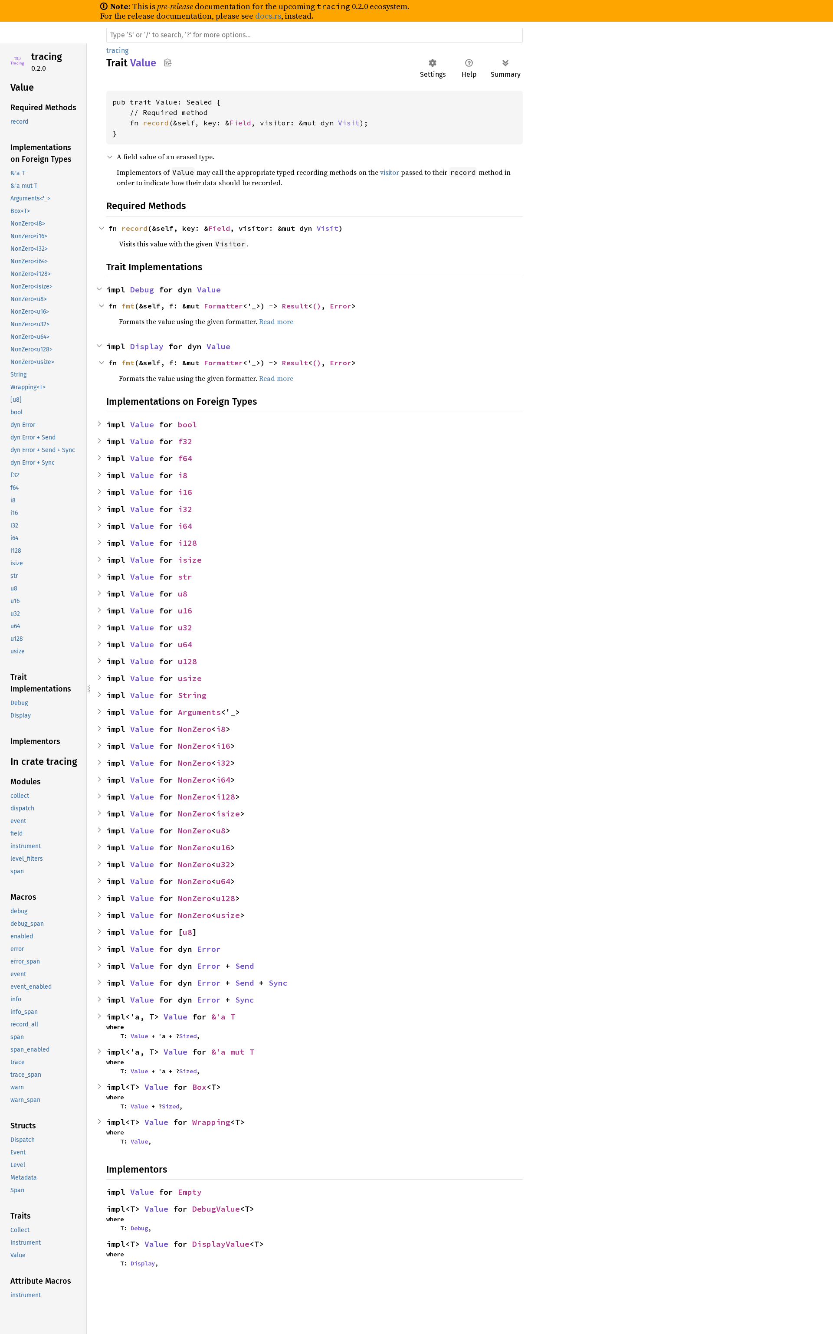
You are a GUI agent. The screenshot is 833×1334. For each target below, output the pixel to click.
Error (340, 306)
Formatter (223, 306)
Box (199, 1087)
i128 (187, 543)
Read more (276, 321)
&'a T (223, 1017)
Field (240, 122)
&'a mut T (232, 1052)
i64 (185, 526)
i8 (182, 475)
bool (187, 424)
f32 (185, 441)
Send (244, 966)
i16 (185, 492)
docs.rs (268, 15)
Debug (142, 290)
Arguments (199, 712)
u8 (182, 594)
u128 (187, 661)
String (192, 695)
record (156, 122)
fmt (127, 306)
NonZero (194, 729)
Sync (278, 983)
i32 (185, 509)
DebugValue (216, 1209)
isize (190, 560)
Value (209, 290)
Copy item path (168, 62)
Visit (349, 122)
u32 (185, 628)
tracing (46, 56)
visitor (389, 172)
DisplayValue (220, 1244)
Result (295, 306)
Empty (190, 1192)
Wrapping (211, 1122)
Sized (188, 1036)
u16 (185, 611)
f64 (185, 458)
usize (190, 678)
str (185, 577)
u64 (185, 644)
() (316, 306)
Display (147, 346)
